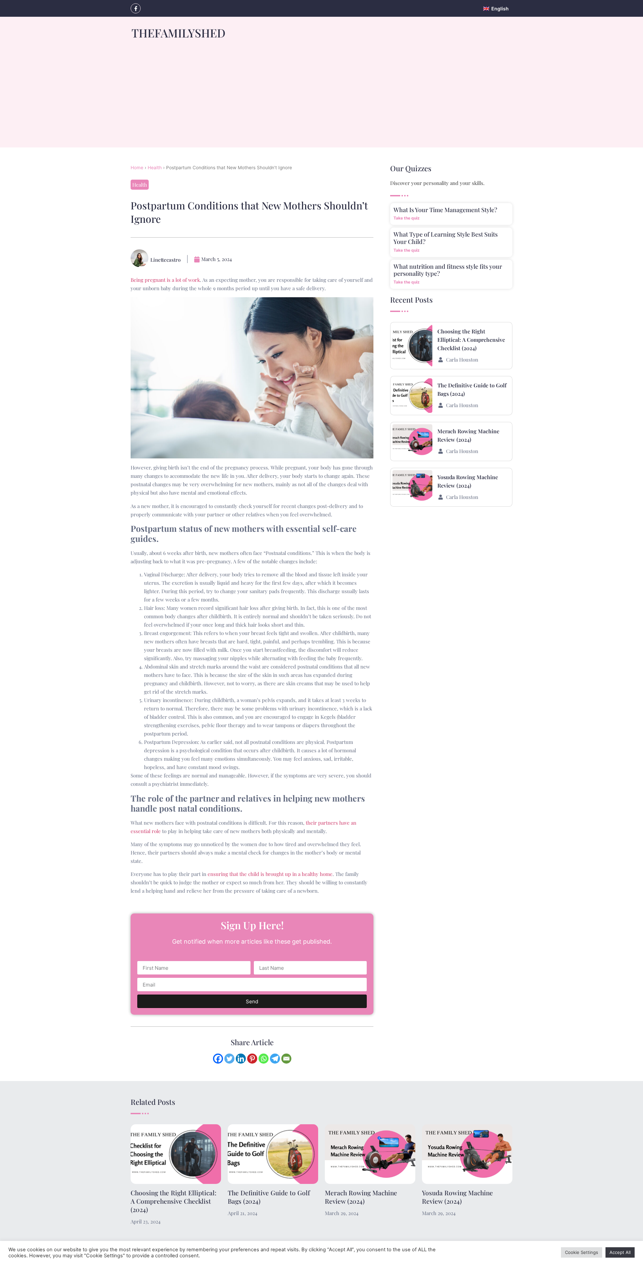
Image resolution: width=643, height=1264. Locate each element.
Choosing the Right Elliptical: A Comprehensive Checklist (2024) (471, 340)
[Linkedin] (241, 1059)
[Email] (286, 1059)
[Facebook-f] (136, 8)
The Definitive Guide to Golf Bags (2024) (269, 1196)
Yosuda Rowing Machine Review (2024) (457, 1196)
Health (155, 167)
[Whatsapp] (264, 1059)
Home (137, 167)
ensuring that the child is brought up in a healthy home (270, 874)
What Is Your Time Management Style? (445, 210)
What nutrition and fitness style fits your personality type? (448, 270)
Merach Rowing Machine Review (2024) (361, 1196)
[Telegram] (275, 1059)
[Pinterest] (252, 1059)
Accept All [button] (620, 1252)
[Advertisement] (321, 100)
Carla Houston (462, 359)
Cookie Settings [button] (581, 1252)
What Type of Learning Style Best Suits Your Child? (446, 238)
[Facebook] (218, 1059)
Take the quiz (407, 217)
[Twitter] (229, 1059)
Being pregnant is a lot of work (165, 279)
